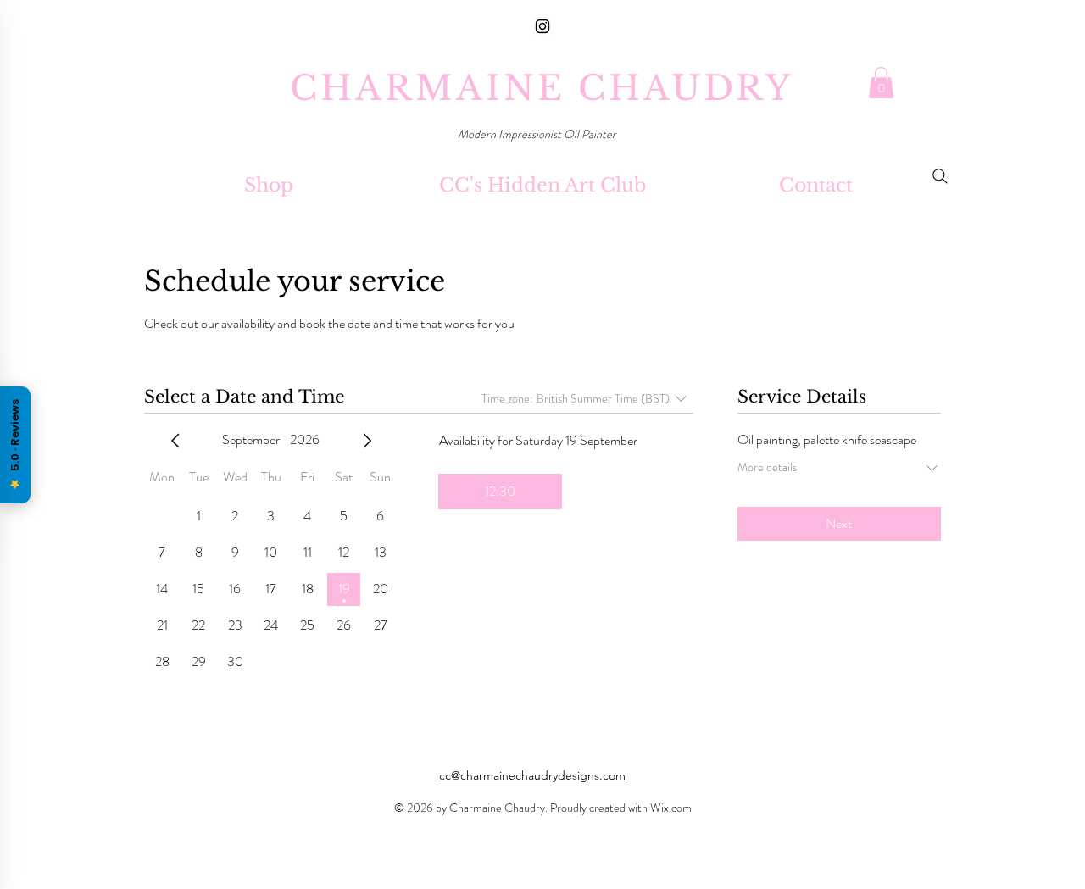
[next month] (367, 441)
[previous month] (175, 441)
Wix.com (671, 807)
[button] (881, 82)
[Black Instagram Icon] (542, 26)
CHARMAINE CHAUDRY (541, 88)
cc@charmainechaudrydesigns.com (532, 775)
